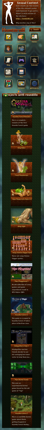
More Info (21, 117)
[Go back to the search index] (5, 95)
